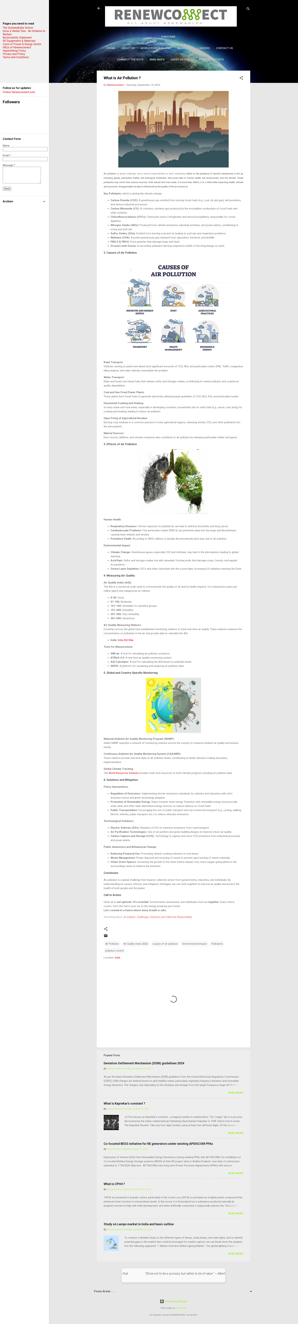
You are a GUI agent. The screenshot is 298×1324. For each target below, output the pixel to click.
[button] (241, 78)
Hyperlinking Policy (14, 50)
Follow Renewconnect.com (19, 92)
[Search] (248, 9)
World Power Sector (156, 48)
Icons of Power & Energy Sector (22, 44)
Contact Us (224, 48)
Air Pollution (112, 943)
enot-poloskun (181, 1308)
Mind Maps (157, 59)
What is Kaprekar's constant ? (124, 1103)
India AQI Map (125, 640)
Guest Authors (182, 59)
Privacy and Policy (14, 54)
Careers (204, 48)
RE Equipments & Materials (19, 40)
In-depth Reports (211, 59)
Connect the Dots (130, 59)
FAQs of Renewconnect (17, 47)
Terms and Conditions (16, 57)
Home (111, 48)
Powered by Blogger (175, 1301)
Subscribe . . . (170, 36)
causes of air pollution (165, 943)
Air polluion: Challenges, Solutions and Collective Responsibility (157, 917)
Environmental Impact (194, 943)
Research (185, 48)
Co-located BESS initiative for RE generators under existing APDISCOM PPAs (158, 1143)
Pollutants (217, 943)
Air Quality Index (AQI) (135, 943)
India (117, 957)
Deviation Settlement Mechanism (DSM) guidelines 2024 (144, 1063)
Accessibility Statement (17, 37)
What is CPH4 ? (114, 1184)
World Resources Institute (123, 773)
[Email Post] (106, 936)
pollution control (114, 950)
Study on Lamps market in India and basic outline (139, 1224)
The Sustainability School (18, 27)
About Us (128, 48)
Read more (235, 1092)
